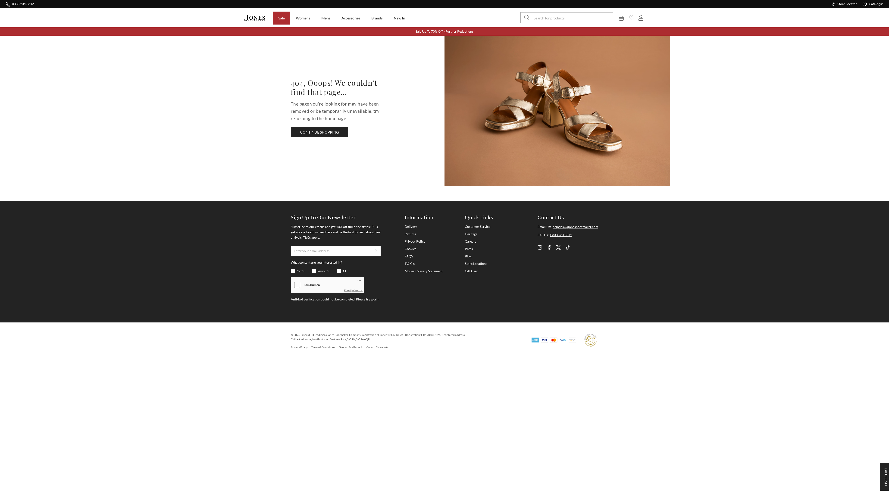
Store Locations (476, 264)
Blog (468, 256)
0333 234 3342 (23, 4)
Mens (325, 18)
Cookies (410, 249)
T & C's (410, 264)
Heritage (471, 234)
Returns (410, 234)
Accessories (350, 18)
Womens (303, 18)
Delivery (411, 226)
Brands (377, 18)
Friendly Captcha (353, 290)
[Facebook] (549, 247)
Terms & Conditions (323, 347)
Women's (323, 271)
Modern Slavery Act (377, 347)
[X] (558, 247)
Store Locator (847, 4)
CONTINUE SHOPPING (319, 132)
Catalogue (876, 4)
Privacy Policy (415, 241)
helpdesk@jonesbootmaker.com (575, 227)
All (344, 271)
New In (399, 18)
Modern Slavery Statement (424, 271)
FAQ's (409, 256)
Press (469, 249)
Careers (470, 241)
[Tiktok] (567, 247)
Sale (281, 18)
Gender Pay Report (350, 347)
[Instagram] (540, 247)
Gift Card (471, 271)
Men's (300, 271)
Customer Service (477, 226)
